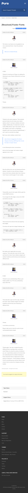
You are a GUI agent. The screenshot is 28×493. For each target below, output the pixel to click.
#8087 (24, 107)
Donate (3, 429)
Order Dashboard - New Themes (8, 454)
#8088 (24, 157)
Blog (3, 421)
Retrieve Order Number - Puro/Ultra (9, 452)
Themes (3, 449)
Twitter (3, 463)
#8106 (24, 310)
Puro (16, 485)
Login (3, 443)
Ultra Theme (8, 18)
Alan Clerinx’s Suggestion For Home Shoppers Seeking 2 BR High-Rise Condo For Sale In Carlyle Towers (14, 140)
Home (3, 419)
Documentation (5, 435)
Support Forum (5, 438)
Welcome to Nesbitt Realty (11, 51)
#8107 (24, 335)
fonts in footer (19, 28)
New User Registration (6, 440)
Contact (3, 426)
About (3, 424)
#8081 (24, 59)
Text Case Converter (6, 475)
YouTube (3, 466)
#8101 (24, 264)
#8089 (24, 180)
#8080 (24, 32)
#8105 (24, 288)
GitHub (3, 468)
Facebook (4, 461)
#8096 (24, 239)
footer (24, 28)
